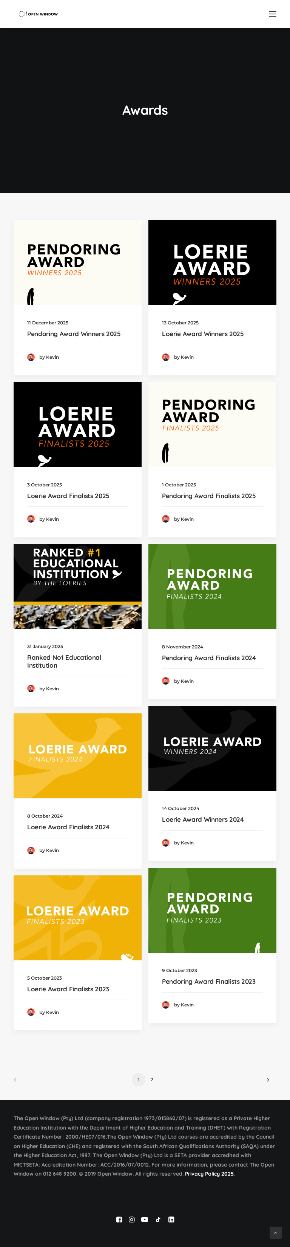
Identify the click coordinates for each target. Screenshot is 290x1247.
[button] (272, 14)
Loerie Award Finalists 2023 (68, 989)
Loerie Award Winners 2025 (203, 334)
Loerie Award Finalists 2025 (68, 496)
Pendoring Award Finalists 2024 (209, 658)
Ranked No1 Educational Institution (64, 661)
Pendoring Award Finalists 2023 (209, 981)
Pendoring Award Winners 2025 (73, 334)
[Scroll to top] (276, 1232)
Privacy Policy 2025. (209, 1173)
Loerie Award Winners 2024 (203, 819)
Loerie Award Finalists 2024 (68, 827)
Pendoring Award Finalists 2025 (209, 496)
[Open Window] (38, 14)
